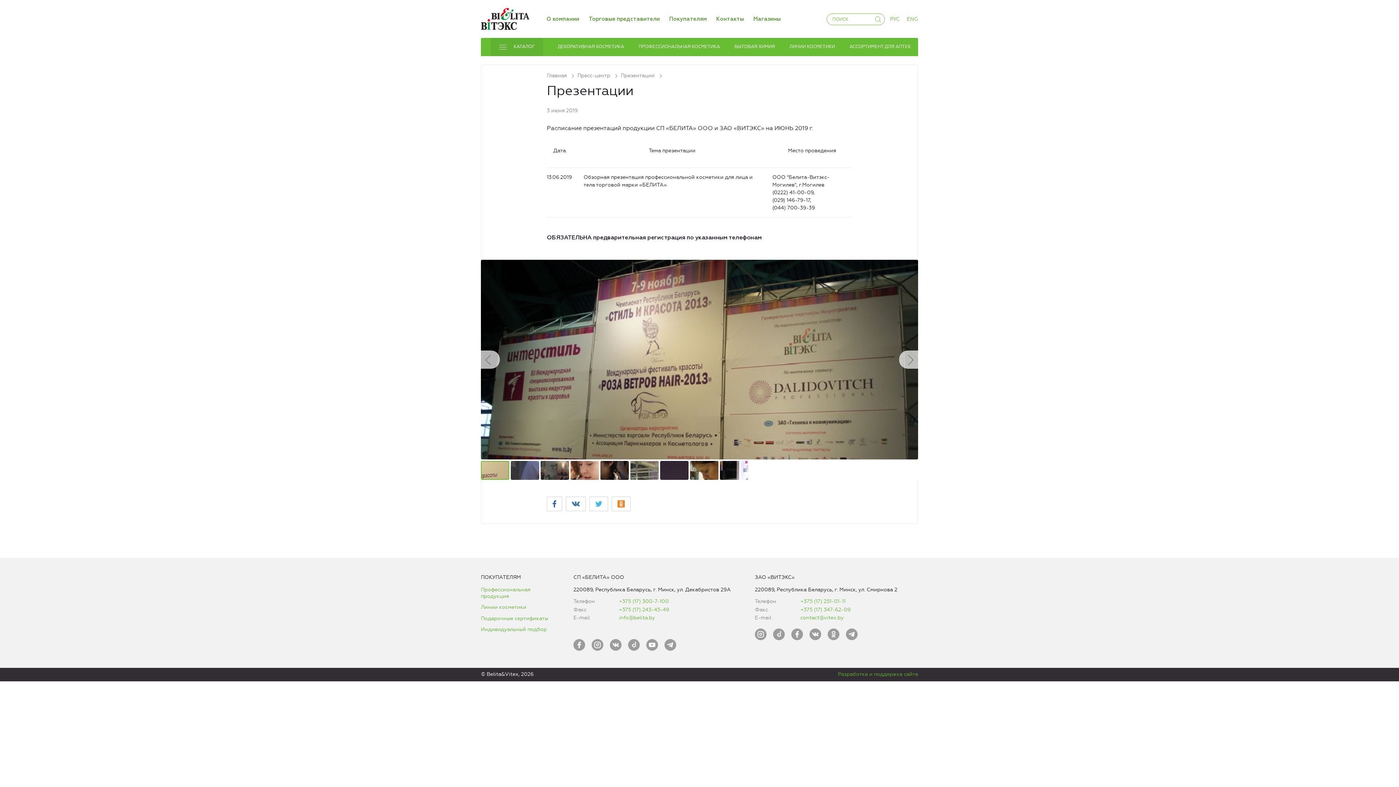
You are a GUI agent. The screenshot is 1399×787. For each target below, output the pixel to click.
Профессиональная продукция (505, 593)
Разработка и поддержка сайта (878, 674)
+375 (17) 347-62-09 (825, 610)
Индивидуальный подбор (514, 629)
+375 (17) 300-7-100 (644, 601)
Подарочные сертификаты (514, 618)
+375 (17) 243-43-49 (644, 610)
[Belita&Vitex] (505, 17)
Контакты (730, 19)
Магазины (767, 19)
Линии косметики (503, 607)
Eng (912, 19)
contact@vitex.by (822, 618)
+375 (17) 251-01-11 (823, 601)
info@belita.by (637, 618)
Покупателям (688, 19)
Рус (895, 19)
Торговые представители (624, 19)
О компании (562, 19)
